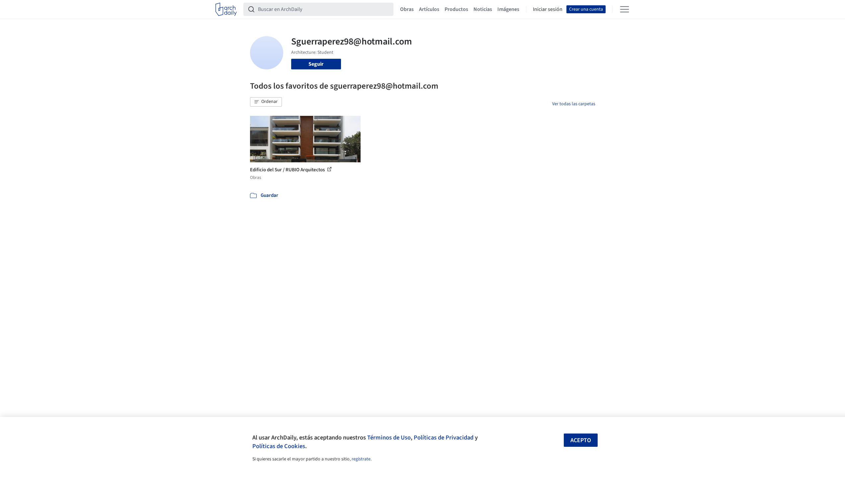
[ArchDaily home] (226, 9)
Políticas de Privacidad (443, 437)
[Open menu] (624, 9)
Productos (456, 9)
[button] (266, 102)
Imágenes (508, 9)
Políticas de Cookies (278, 446)
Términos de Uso (389, 437)
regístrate (361, 459)
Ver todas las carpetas (573, 104)
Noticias (482, 9)
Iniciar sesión (547, 9)
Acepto (580, 440)
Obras (407, 9)
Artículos (429, 9)
